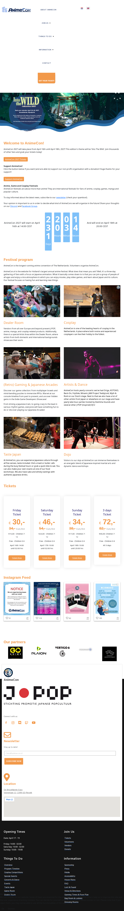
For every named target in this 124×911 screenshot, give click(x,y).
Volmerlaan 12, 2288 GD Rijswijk (18, 792)
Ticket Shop (17, 558)
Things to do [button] (45, 36)
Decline (11, 908)
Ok (3, 908)
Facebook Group (29, 206)
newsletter (61, 197)
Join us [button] (45, 23)
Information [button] (45, 50)
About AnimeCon (48, 10)
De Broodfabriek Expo (13, 789)
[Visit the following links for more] (6, 722)
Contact (46, 63)
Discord (13, 206)
